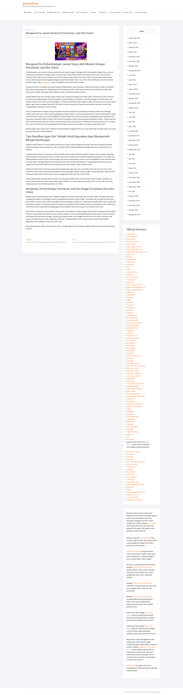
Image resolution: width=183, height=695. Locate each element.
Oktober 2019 (133, 210)
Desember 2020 (134, 177)
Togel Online (141, 12)
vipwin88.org (46, 82)
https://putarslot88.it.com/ (136, 492)
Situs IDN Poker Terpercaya (136, 366)
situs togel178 (132, 280)
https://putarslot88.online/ (136, 396)
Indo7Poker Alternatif (134, 373)
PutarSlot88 (131, 351)
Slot (128, 267)
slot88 (129, 409)
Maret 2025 (133, 43)
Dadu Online (131, 399)
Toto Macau (131, 239)
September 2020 (134, 187)
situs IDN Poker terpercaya (142, 583)
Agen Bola (130, 487)
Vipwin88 (130, 297)
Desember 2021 (134, 136)
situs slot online (132, 497)
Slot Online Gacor (133, 242)
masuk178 (130, 282)
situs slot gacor (132, 477)
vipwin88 (130, 292)
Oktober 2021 (133, 145)
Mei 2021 (132, 159)
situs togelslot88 (133, 325)
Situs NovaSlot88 (133, 338)
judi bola (130, 434)
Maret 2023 (133, 85)
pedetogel (130, 412)
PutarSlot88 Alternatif (134, 389)
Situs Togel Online (133, 452)
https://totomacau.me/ (135, 323)
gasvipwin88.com (133, 328)
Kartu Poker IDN (132, 368)
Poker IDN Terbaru (133, 363)
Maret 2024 (133, 52)
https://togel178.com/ (134, 285)
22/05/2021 (31, 29)
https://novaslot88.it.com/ (136, 462)
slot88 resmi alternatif (134, 500)
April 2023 (132, 80)
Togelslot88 (131, 234)
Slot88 (129, 257)
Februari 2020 (133, 196)
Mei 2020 (132, 191)
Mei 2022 (132, 122)
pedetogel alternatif (133, 551)
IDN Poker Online (133, 371)
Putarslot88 (131, 472)
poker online (53, 12)
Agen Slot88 (131, 391)
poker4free (30, 3)
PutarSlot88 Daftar (133, 386)
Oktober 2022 (133, 98)
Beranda (27, 12)
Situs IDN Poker (132, 272)
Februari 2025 (133, 47)
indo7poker (130, 361)
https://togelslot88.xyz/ (135, 290)
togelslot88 (131, 295)
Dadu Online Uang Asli (134, 404)
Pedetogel (130, 264)
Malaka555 (130, 439)
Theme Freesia (143, 692)
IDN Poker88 (131, 379)
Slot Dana (130, 454)
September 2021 (134, 150)
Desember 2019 (134, 201)
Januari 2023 (133, 89)
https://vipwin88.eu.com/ (135, 485)
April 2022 (132, 126)
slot (128, 437)
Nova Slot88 (131, 341)
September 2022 (134, 103)
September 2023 (134, 71)
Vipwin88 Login (132, 315)
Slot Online (39, 12)
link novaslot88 (132, 320)
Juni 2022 (132, 117)
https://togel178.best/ (134, 247)
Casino (93, 12)
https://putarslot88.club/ (135, 384)
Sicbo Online (131, 401)
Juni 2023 (132, 75)
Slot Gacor (130, 308)
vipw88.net (130, 330)
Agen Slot (39, 37)
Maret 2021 (133, 168)
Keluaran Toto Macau (134, 406)
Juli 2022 (132, 112)
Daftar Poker (131, 244)
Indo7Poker (131, 381)
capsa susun (115, 12)
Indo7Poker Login (133, 482)
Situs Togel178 (132, 318)
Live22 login (152, 523)
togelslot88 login (133, 417)
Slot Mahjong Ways (133, 394)
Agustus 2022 (133, 108)
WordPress (157, 692)
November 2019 (134, 205)
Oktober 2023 (133, 66)
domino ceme (68, 12)
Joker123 (103, 12)
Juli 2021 (132, 154)
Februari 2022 (133, 131)
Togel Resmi (131, 262)
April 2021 (132, 164)
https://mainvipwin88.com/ (136, 287)
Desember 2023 (134, 57)
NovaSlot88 (131, 343)
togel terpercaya (132, 432)
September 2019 (134, 215)
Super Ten (127, 12)
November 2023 (134, 61)
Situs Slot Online (132, 277)
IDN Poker (130, 254)
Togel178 (130, 305)
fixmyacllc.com (132, 335)
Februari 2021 (133, 173)
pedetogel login (132, 427)
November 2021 (134, 140)
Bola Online (81, 12)
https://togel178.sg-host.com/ (137, 252)
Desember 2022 (134, 94)
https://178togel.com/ (134, 249)
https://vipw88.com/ (134, 356)
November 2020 (134, 182)
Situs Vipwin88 (132, 237)
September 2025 (134, 38)
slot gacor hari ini (133, 495)
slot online (47, 37)
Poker (129, 270)
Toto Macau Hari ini (134, 376)
